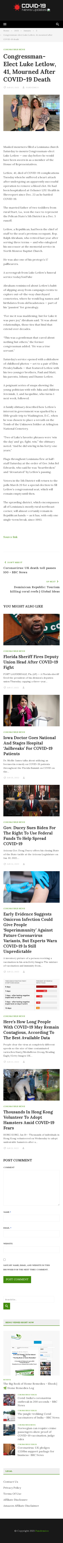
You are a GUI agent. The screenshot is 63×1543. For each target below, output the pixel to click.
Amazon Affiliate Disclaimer (21, 1505)
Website (8, 1243)
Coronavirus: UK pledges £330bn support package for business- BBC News (36, 1451)
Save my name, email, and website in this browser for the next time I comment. (26, 1267)
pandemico (32, 87)
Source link (10, 537)
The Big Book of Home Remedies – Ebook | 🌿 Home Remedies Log (30, 1386)
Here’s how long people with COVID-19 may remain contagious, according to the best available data (31, 1029)
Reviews (7, 1380)
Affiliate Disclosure (15, 1499)
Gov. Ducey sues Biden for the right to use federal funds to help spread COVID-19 (29, 835)
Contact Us (10, 1481)
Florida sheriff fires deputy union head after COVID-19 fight (31, 662)
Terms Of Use (12, 1493)
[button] (4, 24)
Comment (9, 1167)
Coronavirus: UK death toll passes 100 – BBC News (29, 570)
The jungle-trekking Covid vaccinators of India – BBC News (38, 1415)
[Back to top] (53, 1533)
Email (7, 1228)
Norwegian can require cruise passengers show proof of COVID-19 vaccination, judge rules (37, 1433)
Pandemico (42, 1530)
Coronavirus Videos (27, 1395)
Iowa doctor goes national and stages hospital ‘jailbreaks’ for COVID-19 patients (29, 745)
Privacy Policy (12, 1487)
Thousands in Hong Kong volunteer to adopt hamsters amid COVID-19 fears (28, 1120)
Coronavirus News (14, 49)
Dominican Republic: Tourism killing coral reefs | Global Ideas (35, 589)
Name (7, 1212)
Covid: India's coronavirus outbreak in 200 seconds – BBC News (37, 1401)
